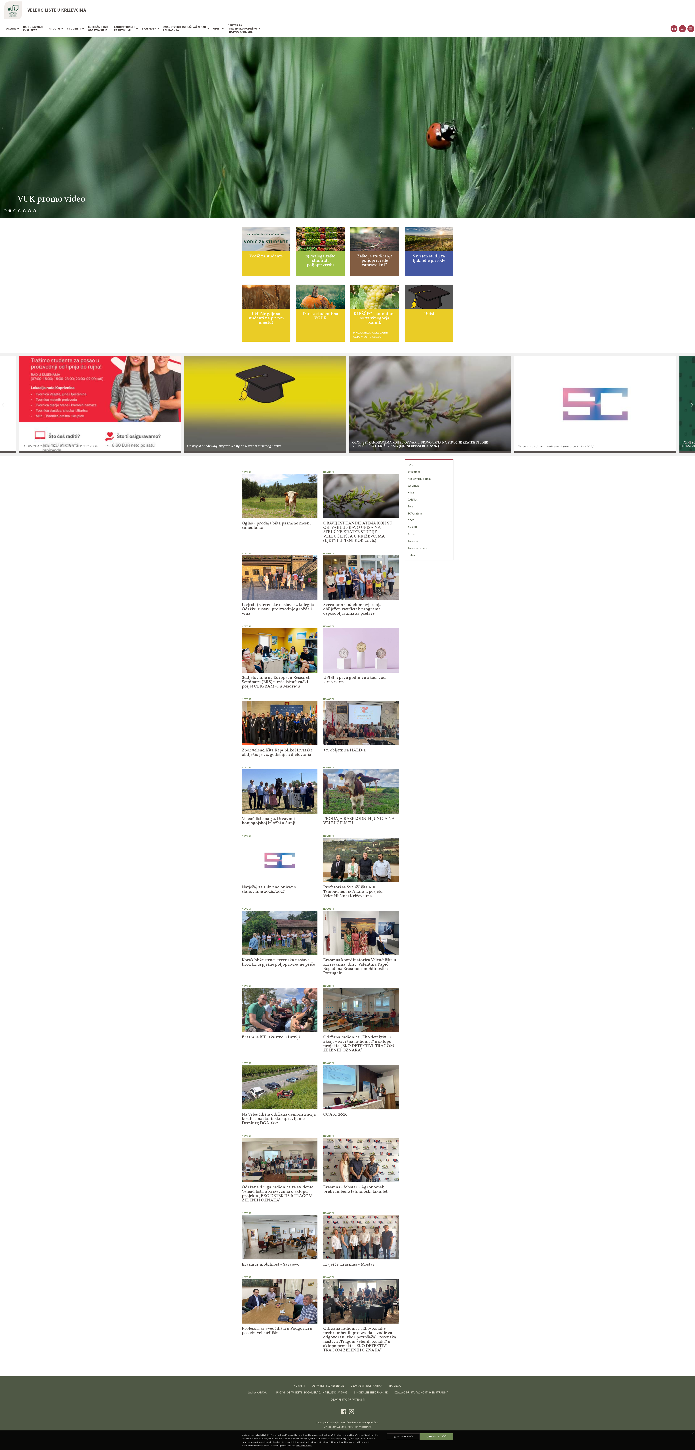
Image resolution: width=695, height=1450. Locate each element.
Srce (410, 506)
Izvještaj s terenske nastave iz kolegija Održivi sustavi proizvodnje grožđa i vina (278, 609)
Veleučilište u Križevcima (343, 1422)
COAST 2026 (335, 1114)
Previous (3, 404)
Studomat (414, 471)
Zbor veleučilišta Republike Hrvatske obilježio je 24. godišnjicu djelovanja (277, 752)
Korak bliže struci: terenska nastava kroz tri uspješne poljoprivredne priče (278, 962)
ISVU (410, 464)
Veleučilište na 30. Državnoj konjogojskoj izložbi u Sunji (268, 821)
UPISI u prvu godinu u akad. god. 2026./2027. (355, 680)
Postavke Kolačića (404, 1436)
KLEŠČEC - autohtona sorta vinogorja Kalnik (375, 318)
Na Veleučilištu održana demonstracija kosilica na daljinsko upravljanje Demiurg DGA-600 (279, 1118)
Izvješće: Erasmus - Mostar (348, 1264)
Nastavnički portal (419, 478)
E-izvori (412, 534)
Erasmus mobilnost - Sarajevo (271, 1264)
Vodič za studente (266, 256)
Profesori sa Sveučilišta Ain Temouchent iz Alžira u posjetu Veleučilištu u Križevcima (353, 891)
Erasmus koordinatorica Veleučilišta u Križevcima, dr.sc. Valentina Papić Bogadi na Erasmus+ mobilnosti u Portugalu (359, 966)
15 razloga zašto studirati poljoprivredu (320, 260)
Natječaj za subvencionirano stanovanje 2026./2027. (269, 889)
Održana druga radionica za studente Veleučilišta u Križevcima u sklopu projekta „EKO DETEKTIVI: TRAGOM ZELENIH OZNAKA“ (277, 1193)
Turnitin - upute (417, 548)
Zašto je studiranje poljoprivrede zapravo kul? (374, 260)
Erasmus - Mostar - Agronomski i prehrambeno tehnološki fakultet (355, 1189)
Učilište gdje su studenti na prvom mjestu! (266, 318)
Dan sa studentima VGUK (320, 316)
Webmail (413, 485)
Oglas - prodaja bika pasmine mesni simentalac (276, 525)
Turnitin (413, 541)
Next (692, 404)
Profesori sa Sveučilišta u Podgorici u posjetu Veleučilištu (277, 1331)
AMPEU (412, 527)
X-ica (411, 492)
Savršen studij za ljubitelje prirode (429, 258)
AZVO (411, 520)
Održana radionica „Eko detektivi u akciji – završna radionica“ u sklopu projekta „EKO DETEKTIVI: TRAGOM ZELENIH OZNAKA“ (358, 1043)
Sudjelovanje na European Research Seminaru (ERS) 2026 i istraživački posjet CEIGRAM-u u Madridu (276, 682)
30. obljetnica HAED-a (344, 750)
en (674, 29)
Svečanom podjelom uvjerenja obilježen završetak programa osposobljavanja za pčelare (352, 609)
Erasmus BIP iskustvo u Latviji (271, 1037)
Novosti (247, 472)
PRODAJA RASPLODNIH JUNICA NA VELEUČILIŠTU (359, 821)
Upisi (429, 314)
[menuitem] (11, 29)
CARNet (413, 499)
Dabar (411, 555)
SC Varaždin (415, 513)
